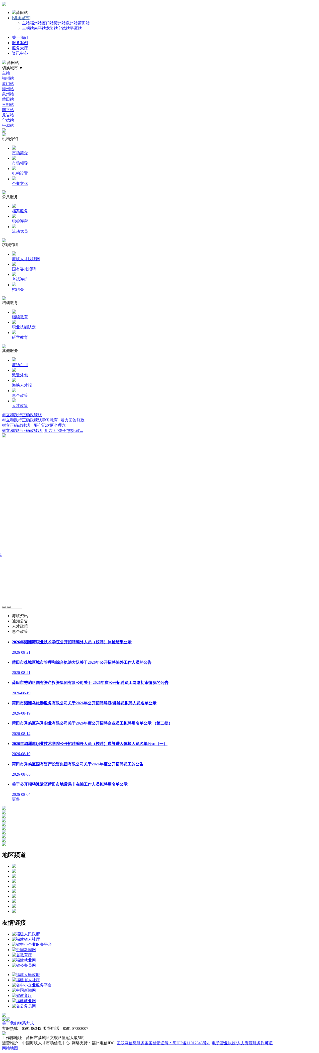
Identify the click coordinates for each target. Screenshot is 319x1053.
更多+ (17, 799)
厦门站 (48, 23)
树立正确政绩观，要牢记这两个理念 (34, 425)
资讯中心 (20, 53)
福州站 (36, 23)
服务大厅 (20, 48)
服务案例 (20, 43)
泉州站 (72, 23)
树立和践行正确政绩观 (22, 415)
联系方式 (26, 1023)
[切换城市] (21, 18)
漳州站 (60, 23)
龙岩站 (52, 28)
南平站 (40, 28)
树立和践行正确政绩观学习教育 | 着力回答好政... (44, 420)
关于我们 (20, 37)
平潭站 (76, 28)
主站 (26, 23)
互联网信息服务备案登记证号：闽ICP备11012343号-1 (163, 1043)
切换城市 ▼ (12, 68)
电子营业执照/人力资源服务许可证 (242, 1043)
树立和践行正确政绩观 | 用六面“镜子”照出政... (42, 430)
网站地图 (10, 1048)
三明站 (28, 28)
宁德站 (64, 28)
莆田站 (84, 23)
